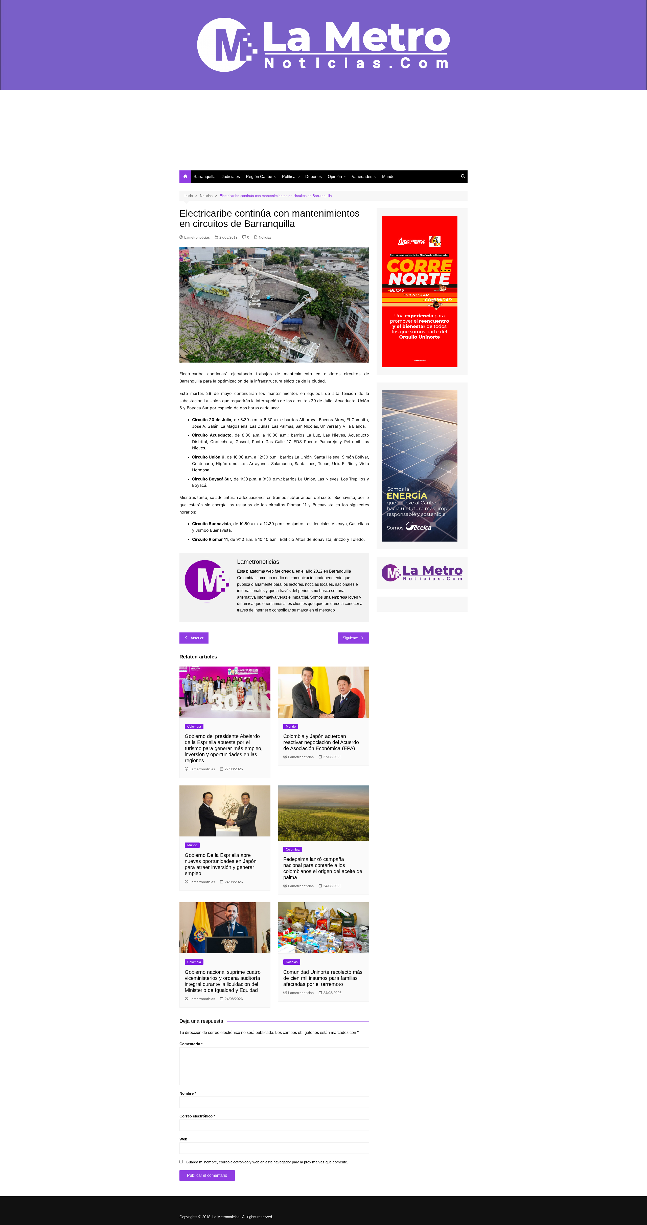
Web (183, 1139)
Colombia (194, 726)
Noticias (265, 237)
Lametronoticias (197, 237)
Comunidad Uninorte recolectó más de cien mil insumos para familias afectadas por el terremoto (322, 978)
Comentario (191, 1044)
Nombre (187, 1093)
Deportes (313, 176)
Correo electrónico (197, 1116)
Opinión (335, 176)
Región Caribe (259, 176)
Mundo (388, 176)
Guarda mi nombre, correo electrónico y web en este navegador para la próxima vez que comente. (267, 1162)
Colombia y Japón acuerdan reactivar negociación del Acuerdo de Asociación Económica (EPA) (321, 742)
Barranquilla (205, 176)
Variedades (362, 176)
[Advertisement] (323, 132)
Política (288, 176)
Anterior (197, 638)
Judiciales (231, 176)
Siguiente (350, 638)
